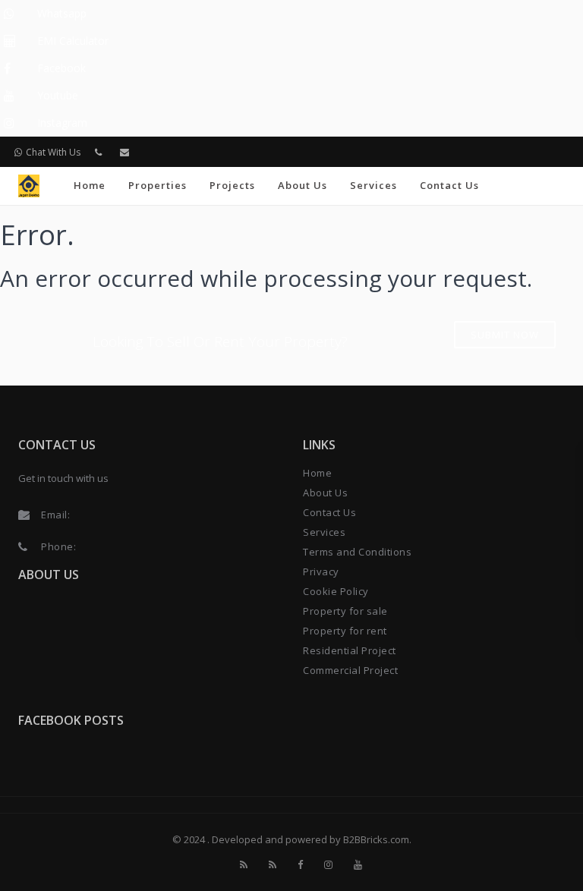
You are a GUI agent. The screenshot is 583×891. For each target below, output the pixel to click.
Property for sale (345, 611)
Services (373, 185)
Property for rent (345, 631)
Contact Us (449, 185)
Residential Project (349, 650)
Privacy (321, 571)
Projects (232, 185)
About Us (302, 185)
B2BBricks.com (376, 839)
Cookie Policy (336, 591)
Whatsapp (62, 13)
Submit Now (505, 335)
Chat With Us (53, 152)
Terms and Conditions (357, 552)
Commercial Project (350, 670)
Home (90, 185)
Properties (157, 185)
